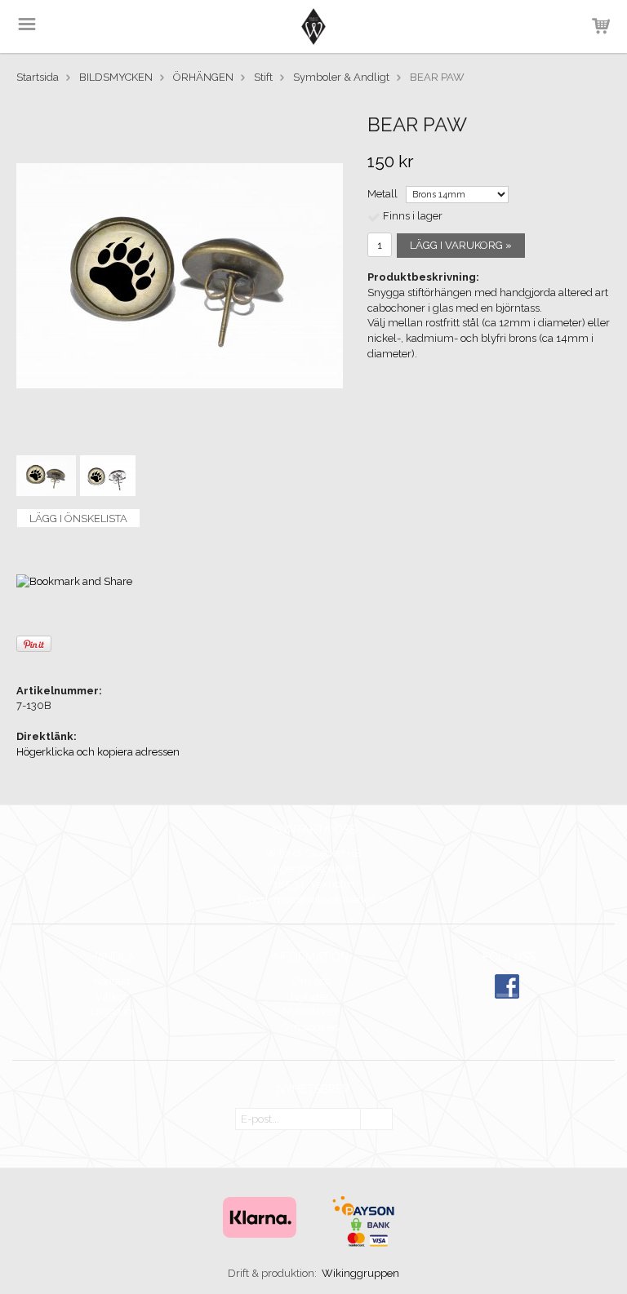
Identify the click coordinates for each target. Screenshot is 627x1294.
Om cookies (310, 1027)
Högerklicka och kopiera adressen (98, 752)
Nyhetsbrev (310, 1011)
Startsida (37, 77)
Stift (263, 77)
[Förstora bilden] (179, 275)
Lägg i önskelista (78, 518)
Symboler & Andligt (341, 77)
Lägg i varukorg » (461, 245)
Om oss (310, 981)
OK (376, 1120)
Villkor (111, 996)
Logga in (111, 1011)
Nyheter (310, 996)
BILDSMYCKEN (116, 77)
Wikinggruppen (360, 1273)
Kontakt (111, 981)
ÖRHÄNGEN (203, 77)
